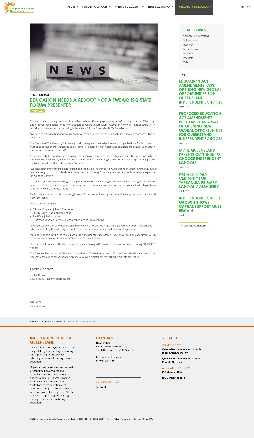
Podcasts (188, 57)
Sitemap (138, 419)
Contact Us (148, 419)
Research (188, 44)
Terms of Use (127, 419)
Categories (194, 30)
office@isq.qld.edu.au (109, 357)
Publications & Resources (193, 6)
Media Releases (38, 306)
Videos (187, 62)
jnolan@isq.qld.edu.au (58, 278)
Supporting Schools (94, 6)
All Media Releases (195, 225)
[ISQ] (19, 7)
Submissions (190, 40)
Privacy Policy (113, 419)
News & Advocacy (159, 6)
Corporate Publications (196, 35)
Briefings (188, 53)
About (71, 6)
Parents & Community (128, 6)
